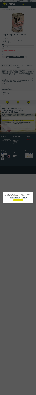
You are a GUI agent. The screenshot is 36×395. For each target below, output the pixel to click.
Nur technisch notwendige (15, 197)
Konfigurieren (23, 197)
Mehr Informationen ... (22, 195)
